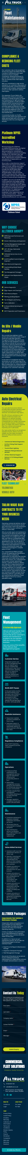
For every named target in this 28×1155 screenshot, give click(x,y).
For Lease (18, 1104)
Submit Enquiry (14, 1049)
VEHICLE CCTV (8, 492)
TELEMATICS (7, 488)
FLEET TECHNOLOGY (14, 483)
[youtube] (11, 1095)
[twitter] (4, 1095)
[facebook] (7, 1095)
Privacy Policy (7, 1113)
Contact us (6, 1104)
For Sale (17, 1106)
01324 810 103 (10, 465)
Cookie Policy (7, 1115)
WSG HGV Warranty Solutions (6, 1142)
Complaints (6, 1138)
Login (5, 1106)
